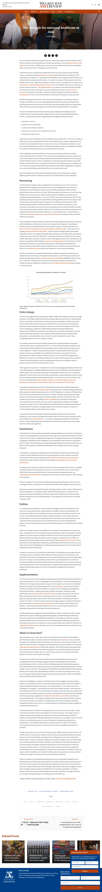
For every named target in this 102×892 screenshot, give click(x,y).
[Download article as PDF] (45, 55)
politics (67, 802)
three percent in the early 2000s (36, 231)
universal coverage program (54, 241)
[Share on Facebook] (49, 55)
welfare (58, 806)
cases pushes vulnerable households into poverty (36, 85)
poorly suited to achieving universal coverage (62, 458)
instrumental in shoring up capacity (39, 390)
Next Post (75, 819)
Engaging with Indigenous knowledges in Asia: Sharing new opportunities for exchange (63, 860)
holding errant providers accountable (56, 696)
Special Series (44, 11)
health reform (40, 802)
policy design (59, 802)
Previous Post (28, 819)
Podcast (59, 11)
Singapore (48, 87)
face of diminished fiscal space (61, 263)
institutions (50, 802)
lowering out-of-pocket (45, 75)
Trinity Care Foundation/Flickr (66, 779)
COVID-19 (31, 802)
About (53, 11)
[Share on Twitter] (53, 55)
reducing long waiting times (29, 647)
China (39, 87)
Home (26, 11)
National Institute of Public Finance (43, 594)
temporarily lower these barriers (31, 475)
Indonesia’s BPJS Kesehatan (43, 603)
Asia (25, 802)
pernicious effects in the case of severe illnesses (43, 214)
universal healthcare (47, 806)
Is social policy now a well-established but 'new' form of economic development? (70, 824)
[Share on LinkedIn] (56, 55)
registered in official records (29, 625)
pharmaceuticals (35, 248)
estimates (59, 586)
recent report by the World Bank (53, 258)
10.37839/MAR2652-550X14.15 (50, 791)
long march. (64, 640)
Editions (33, 11)
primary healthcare (37, 419)
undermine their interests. (68, 540)
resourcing (75, 802)
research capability (50, 399)
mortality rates (25, 95)
